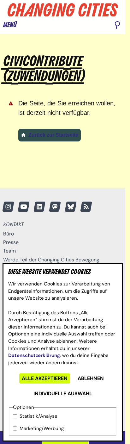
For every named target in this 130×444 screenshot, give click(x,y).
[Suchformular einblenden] (117, 26)
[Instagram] (8, 207)
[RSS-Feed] (86, 207)
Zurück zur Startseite (53, 135)
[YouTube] (24, 207)
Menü (9, 25)
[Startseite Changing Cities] (63, 10)
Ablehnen (91, 378)
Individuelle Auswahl (62, 393)
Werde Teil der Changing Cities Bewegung (51, 259)
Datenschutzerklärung (34, 355)
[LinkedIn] (39, 207)
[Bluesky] (71, 207)
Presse (11, 242)
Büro (8, 233)
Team (9, 250)
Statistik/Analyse (38, 416)
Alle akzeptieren (45, 378)
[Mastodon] (55, 207)
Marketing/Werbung (42, 428)
